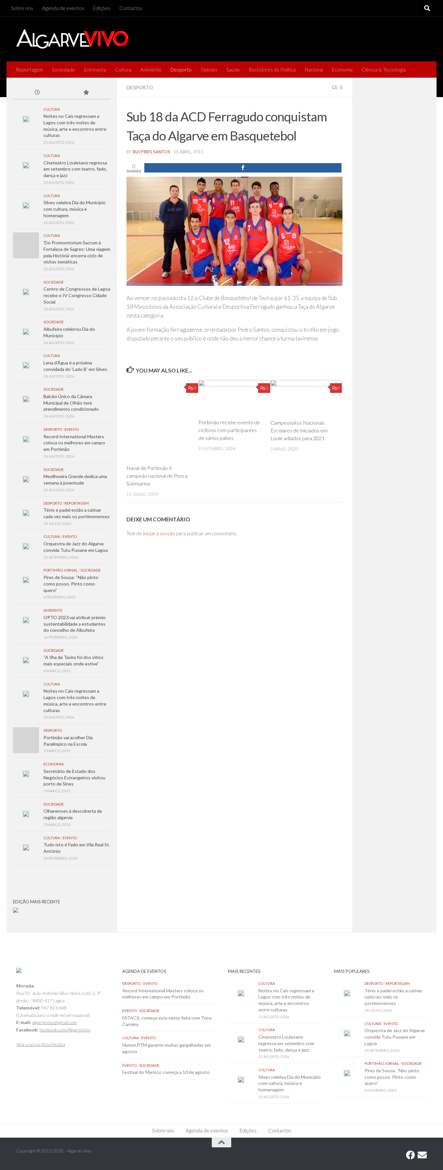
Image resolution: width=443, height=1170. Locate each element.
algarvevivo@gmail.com (54, 1022)
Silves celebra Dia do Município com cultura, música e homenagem (74, 209)
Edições (101, 8)
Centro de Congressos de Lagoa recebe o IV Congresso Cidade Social (76, 295)
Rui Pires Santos (151, 151)
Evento (72, 429)
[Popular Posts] (86, 93)
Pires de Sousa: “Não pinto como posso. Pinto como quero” (70, 583)
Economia (342, 69)
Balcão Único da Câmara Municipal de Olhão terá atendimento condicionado (71, 403)
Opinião (209, 69)
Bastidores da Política (272, 69)
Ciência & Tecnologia (384, 69)
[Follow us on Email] (422, 1155)
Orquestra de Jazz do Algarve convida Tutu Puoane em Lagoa (395, 1037)
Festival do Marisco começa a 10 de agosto (166, 1072)
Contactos (130, 8)
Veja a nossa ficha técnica (40, 1044)
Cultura (123, 69)
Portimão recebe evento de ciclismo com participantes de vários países (229, 430)
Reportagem (29, 69)
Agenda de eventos (63, 8)
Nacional (314, 69)
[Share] (242, 168)
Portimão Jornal (60, 570)
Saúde (233, 69)
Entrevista (95, 69)
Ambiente (151, 69)
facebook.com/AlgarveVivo (65, 1029)
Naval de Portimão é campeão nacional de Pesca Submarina (156, 475)
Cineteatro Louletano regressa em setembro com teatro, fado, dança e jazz (75, 169)
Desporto (181, 69)
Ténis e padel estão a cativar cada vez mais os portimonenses (393, 997)
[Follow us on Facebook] (410, 1155)
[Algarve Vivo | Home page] (72, 39)
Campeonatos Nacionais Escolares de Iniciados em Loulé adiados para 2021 (299, 430)
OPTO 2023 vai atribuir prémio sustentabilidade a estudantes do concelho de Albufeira (74, 624)
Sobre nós (22, 8)
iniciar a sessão (159, 533)
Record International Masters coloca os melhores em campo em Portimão (74, 443)
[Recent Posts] (37, 93)
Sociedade (63, 69)
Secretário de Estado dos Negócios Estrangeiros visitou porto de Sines (74, 777)
